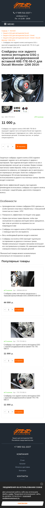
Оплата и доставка (22, 467)
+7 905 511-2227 (23, 13)
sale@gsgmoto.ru (22, 16)
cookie (10, 494)
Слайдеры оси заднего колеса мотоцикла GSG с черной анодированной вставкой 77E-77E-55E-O (22, 347)
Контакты (22, 470)
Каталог (22, 464)
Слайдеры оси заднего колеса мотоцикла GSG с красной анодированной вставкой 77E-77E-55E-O (22, 398)
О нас (22, 460)
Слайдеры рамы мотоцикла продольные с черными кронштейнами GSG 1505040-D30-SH (22, 294)
